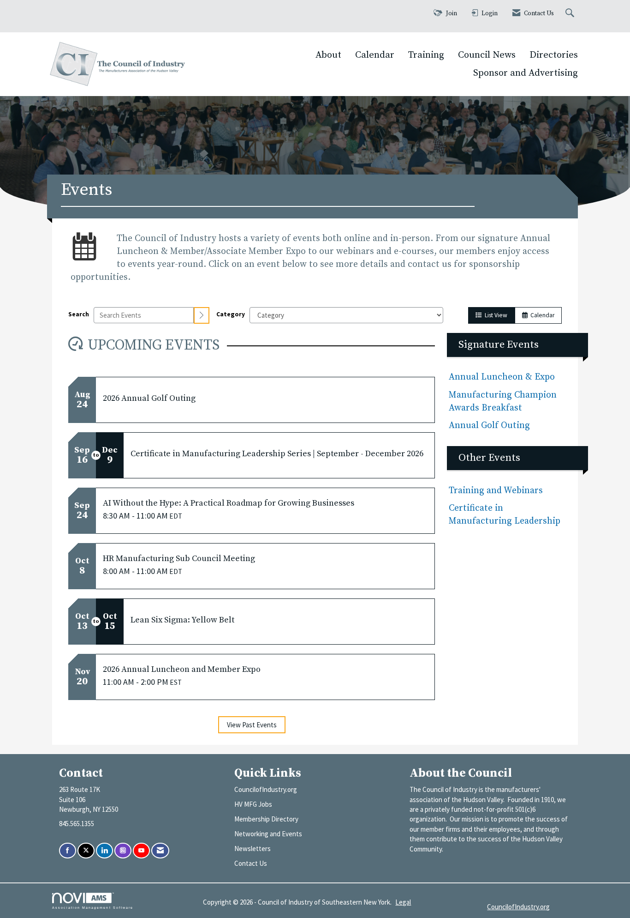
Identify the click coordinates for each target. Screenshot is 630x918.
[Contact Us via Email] (160, 851)
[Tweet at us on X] (86, 851)
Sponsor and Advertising (525, 73)
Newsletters (252, 848)
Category (230, 314)
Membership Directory (266, 819)
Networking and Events (268, 833)
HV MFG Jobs (253, 804)
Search (78, 314)
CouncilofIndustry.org (265, 789)
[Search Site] (571, 13)
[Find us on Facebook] (67, 851)
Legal (403, 902)
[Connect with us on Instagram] (122, 851)
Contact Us (250, 863)
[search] (201, 315)
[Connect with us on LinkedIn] (104, 851)
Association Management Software (92, 907)
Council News (487, 55)
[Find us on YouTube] (141, 851)
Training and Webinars (496, 490)
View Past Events (252, 724)
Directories (553, 55)
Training (426, 55)
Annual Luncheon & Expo (502, 377)
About (328, 55)
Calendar (374, 55)
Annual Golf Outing (490, 425)
